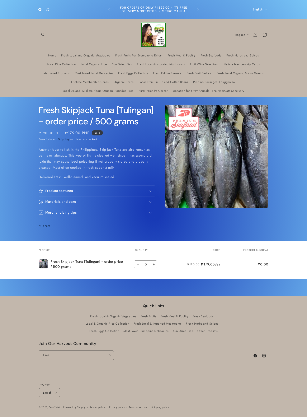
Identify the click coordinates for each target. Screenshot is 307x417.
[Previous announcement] (109, 9)
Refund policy (97, 407)
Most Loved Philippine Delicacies (146, 331)
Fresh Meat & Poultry (174, 316)
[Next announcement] (198, 9)
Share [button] (47, 226)
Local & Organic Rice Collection (107, 323)
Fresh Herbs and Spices (202, 323)
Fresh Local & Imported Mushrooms (157, 323)
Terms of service (138, 407)
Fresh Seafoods (203, 316)
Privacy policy (117, 407)
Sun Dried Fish (183, 331)
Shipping (63, 139)
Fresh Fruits (148, 316)
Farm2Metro (55, 407)
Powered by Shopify (74, 407)
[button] (43, 34)
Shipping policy (160, 407)
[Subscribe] (109, 355)
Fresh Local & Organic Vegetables (113, 316)
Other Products (207, 331)
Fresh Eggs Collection (104, 331)
